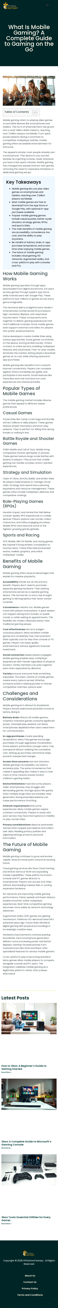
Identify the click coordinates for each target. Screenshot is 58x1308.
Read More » (6, 1072)
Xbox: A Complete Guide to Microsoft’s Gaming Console (26, 1143)
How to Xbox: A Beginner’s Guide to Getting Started (23, 1067)
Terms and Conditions (30, 1295)
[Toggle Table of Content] (33, 112)
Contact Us (29, 1282)
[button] (47, 5)
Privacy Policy (30, 1288)
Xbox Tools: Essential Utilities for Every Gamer (26, 1218)
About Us (30, 1275)
